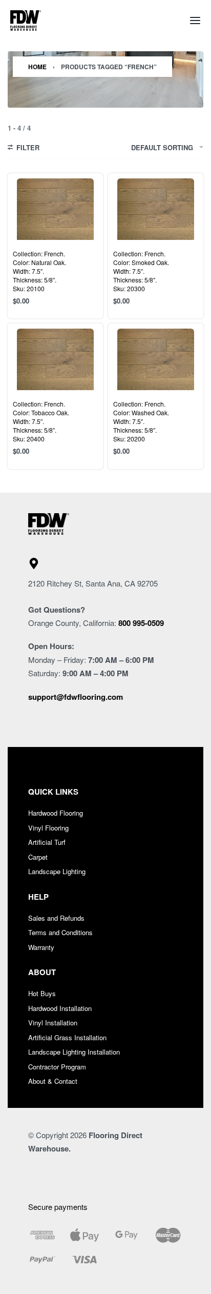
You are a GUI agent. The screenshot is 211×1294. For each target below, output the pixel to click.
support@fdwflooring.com (75, 696)
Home (37, 66)
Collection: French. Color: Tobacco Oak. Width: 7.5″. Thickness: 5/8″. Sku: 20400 (41, 421)
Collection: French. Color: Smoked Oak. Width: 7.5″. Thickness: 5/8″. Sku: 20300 (141, 271)
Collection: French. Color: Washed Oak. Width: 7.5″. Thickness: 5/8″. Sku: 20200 (141, 421)
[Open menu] (195, 20)
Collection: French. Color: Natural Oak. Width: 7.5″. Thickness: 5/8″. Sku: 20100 (39, 271)
